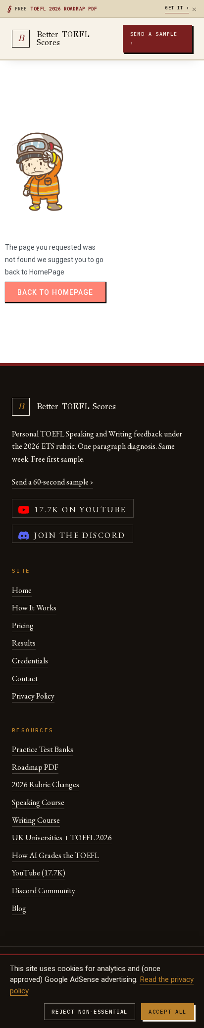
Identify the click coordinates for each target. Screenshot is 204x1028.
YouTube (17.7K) (38, 872)
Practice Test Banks (42, 749)
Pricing (23, 625)
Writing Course (36, 820)
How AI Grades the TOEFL (55, 855)
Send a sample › (154, 38)
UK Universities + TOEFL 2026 (62, 837)
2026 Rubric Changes (45, 784)
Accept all (168, 1011)
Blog (19, 908)
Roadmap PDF (35, 767)
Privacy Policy (33, 696)
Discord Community (43, 890)
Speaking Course (38, 802)
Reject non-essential (89, 1011)
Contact (25, 678)
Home (22, 590)
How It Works (34, 607)
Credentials (30, 660)
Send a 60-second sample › (52, 482)
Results (24, 643)
